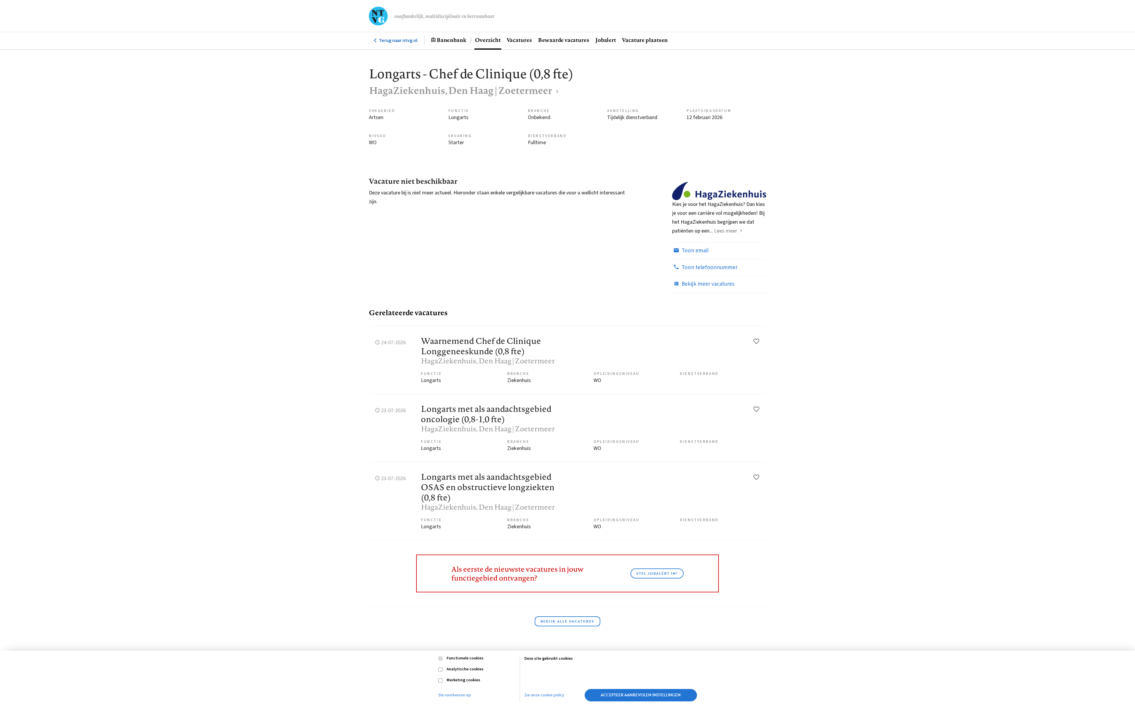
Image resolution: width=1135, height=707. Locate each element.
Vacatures (519, 40)
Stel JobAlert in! (657, 573)
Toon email (694, 251)
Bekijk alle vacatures (567, 621)
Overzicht (487, 40)
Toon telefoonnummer (708, 268)
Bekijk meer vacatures (707, 284)
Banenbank (451, 40)
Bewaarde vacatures (563, 40)
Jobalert (605, 40)
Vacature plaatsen (645, 40)
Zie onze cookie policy (544, 695)
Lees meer (725, 231)
